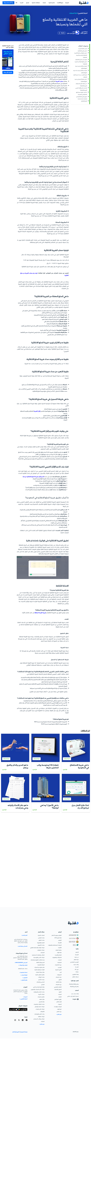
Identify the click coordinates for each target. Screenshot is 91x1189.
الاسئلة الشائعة (84, 101)
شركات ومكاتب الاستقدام (39, 1019)
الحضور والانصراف (57, 989)
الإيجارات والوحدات (57, 1007)
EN (16, 3)
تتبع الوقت (59, 1009)
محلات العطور (41, 940)
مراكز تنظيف (41, 999)
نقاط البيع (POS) (57, 938)
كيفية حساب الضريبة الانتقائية (81, 59)
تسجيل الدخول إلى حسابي (73, 996)
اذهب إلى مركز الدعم (22, 946)
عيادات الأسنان (41, 980)
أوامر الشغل (58, 1002)
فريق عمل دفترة (71, 33)
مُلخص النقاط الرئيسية (82, 48)
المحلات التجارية (41, 935)
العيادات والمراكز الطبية (39, 970)
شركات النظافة (41, 1016)
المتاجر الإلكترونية (40, 943)
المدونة (25, 997)
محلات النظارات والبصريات (39, 1004)
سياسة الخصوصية (23, 1032)
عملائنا (77, 972)
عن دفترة (77, 957)
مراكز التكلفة (58, 982)
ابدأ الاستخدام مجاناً (8, 3)
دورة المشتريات (58, 965)
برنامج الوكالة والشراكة (74, 984)
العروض (59, 940)
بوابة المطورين (75, 974)
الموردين (59, 967)
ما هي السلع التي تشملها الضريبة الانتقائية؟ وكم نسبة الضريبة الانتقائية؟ (80, 55)
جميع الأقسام (60, 3)
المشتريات (59, 962)
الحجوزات (59, 1004)
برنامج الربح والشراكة (74, 986)
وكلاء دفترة (76, 964)
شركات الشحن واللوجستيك (38, 957)
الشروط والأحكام (15, 1032)
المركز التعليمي (23, 999)
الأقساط (59, 943)
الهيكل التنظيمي (57, 987)
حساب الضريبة (59, 81)
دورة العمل (59, 1011)
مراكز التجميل (41, 1002)
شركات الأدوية (41, 994)
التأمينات (59, 948)
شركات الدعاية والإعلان (39, 1007)
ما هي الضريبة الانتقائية (82, 51)
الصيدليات (42, 952)
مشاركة (63, 33)
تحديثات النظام (75, 977)
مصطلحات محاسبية (36, 3)
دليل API (77, 969)
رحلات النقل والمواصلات (39, 1014)
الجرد (60, 972)
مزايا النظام (76, 959)
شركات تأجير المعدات (40, 1009)
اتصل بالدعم (24, 935)
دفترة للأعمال (24, 980)
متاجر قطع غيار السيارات (39, 967)
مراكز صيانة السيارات (40, 972)
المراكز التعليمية (41, 965)
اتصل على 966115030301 (21, 962)
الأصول (60, 980)
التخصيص (25, 977)
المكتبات (42, 1021)
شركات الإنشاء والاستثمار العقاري (37, 948)
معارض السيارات (41, 997)
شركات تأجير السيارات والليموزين (37, 989)
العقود (60, 992)
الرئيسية (67, 3)
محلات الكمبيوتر (41, 945)
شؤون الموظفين (57, 999)
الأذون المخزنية (58, 970)
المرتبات (59, 994)
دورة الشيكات (58, 984)
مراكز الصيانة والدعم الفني (38, 987)
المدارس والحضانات (40, 982)
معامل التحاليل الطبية (39, 975)
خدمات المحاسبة (23, 972)
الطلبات (59, 997)
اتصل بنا (21, 3)
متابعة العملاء (58, 950)
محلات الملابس (41, 938)
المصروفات (59, 975)
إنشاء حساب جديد (75, 994)
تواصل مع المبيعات (23, 965)
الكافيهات (42, 1011)
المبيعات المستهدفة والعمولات (54, 945)
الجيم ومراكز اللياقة (40, 962)
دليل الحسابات (58, 977)
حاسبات (44, 3)
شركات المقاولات (40, 950)
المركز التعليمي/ (82, 13)
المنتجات (59, 960)
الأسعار (77, 952)
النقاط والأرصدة (58, 955)
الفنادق (42, 984)
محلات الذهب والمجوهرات (39, 992)
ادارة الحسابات (73, 13)
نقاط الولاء (59, 952)
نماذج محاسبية (52, 3)
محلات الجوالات (41, 977)
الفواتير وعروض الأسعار (56, 935)
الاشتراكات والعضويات (56, 957)
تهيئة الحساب (24, 975)
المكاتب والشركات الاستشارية (38, 955)
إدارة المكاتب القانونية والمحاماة (37, 960)
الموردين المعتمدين (74, 962)
